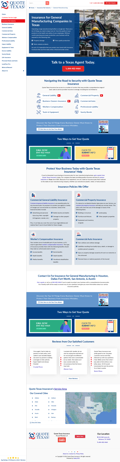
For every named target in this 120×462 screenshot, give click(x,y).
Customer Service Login (9, 17)
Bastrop (53, 417)
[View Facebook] (69, 451)
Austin (36, 413)
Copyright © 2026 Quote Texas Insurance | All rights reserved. (73, 456)
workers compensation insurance (52, 244)
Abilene (37, 398)
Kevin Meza (98, 371)
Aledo (36, 402)
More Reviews (73, 378)
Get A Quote (112, 3)
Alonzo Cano (68, 369)
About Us (65, 453)
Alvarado (53, 405)
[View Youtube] (77, 451)
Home (32, 7)
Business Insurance (8, 24)
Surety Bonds (6, 54)
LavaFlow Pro (6, 64)
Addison (53, 398)
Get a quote (40, 282)
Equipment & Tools (8, 47)
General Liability (7, 27)
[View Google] (72, 451)
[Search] (47, 3)
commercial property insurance (85, 205)
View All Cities (36, 422)
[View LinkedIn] (75, 451)
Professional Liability (8, 41)
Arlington (53, 409)
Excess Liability (6, 51)
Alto (36, 405)
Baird (36, 417)
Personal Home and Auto (9, 61)
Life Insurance (6, 57)
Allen (52, 402)
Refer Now (80, 436)
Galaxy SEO (76, 458)
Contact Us (72, 453)
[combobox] (37, 3)
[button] (23, 70)
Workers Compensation (9, 37)
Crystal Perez (38, 367)
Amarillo (37, 409)
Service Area (60, 389)
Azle (52, 413)
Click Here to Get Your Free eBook (51, 129)
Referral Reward (7, 67)
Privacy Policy (80, 453)
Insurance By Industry (44, 7)
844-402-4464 (98, 3)
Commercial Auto (7, 31)
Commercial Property (8, 34)
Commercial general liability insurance (42, 203)
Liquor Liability (6, 44)
